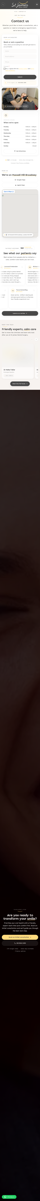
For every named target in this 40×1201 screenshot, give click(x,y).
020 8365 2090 (22, 82)
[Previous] (32, 339)
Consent (6, 66)
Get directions (21, 151)
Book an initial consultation (19, 937)
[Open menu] (37, 4)
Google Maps (21, 180)
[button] (9, 1197)
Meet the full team (18, 384)
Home (15, 11)
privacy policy (23, 68)
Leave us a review (19, 313)
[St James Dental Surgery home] (20, 4)
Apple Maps (21, 185)
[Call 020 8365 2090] (3, 4)
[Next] (36, 339)
